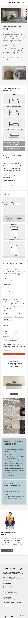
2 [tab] (12, 82)
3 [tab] (14, 82)
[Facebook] (5, 616)
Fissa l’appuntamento (7, 550)
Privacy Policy (6, 336)
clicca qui (15, 592)
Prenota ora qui (8, 605)
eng (25, 2)
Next (25, 73)
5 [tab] (18, 82)
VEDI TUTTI (14, 394)
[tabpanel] (14, 73)
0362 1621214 (6, 580)
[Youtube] (12, 616)
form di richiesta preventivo (16, 453)
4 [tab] (16, 82)
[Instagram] (8, 616)
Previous (3, 73)
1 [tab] (9, 82)
